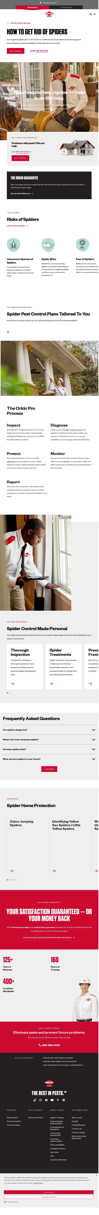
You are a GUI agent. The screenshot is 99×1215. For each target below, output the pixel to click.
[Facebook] (46, 1100)
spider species (76, 429)
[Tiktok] (34, 1100)
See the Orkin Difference (20, 193)
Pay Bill (75, 1121)
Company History (57, 1148)
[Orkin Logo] (49, 14)
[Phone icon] (90, 13)
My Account (77, 1117)
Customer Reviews (58, 1159)
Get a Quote (15, 51)
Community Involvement (55, 1134)
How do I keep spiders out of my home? (60, 1061)
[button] (11, 1202)
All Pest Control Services (20, 23)
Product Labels (78, 1132)
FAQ (52, 1155)
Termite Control (14, 1121)
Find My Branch (78, 1125)
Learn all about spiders (16, 225)
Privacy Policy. (38, 1183)
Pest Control (12, 1117)
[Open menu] (94, 13)
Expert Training (56, 1117)
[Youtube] (52, 1100)
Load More (49, 769)
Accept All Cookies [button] (48, 1192)
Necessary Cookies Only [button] (49, 1197)
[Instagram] (40, 1100)
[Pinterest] (57, 1100)
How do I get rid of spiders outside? (58, 1057)
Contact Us (77, 1128)
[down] (8, 331)
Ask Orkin (54, 1152)
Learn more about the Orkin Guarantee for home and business (47, 937)
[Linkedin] (63, 1100)
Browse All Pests (36, 1117)
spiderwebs (11, 461)
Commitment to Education (57, 1128)
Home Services (13, 1125)
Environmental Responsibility (56, 1122)
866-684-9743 (42, 50)
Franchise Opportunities (56, 1139)
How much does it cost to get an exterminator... (63, 1065)
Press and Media (57, 1144)
